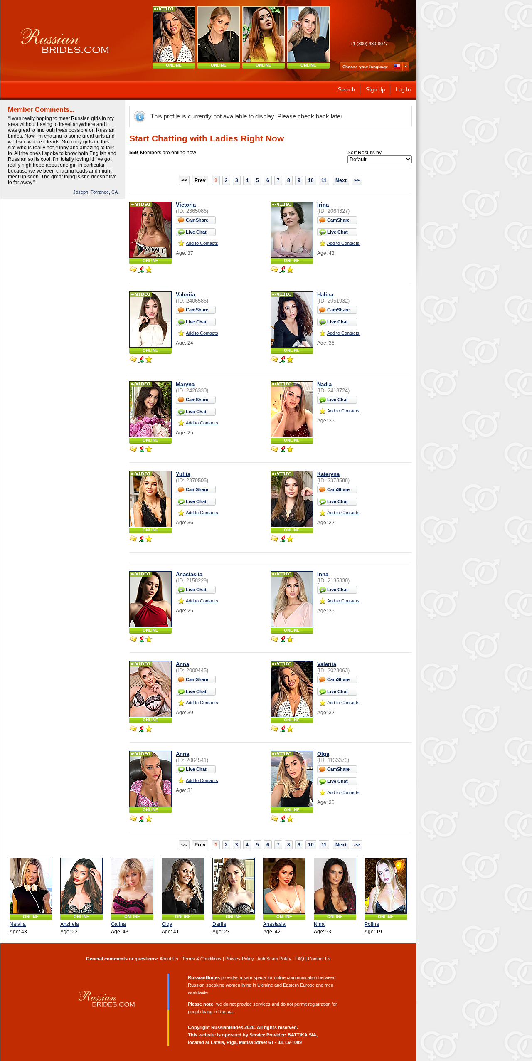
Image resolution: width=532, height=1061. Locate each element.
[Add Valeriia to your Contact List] (148, 360)
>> (357, 180)
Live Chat (196, 231)
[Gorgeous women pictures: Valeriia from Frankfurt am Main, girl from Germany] (174, 34)
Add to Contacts (202, 243)
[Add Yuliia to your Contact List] (148, 539)
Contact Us (319, 958)
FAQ (299, 958)
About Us (169, 958)
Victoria (186, 205)
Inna (322, 574)
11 (324, 180)
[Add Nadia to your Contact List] (290, 450)
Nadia (324, 384)
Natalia (18, 924)
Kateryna (328, 474)
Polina (372, 924)
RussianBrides (227, 1027)
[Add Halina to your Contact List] (290, 360)
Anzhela (69, 924)
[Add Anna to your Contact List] (148, 729)
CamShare (197, 219)
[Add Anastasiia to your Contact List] (148, 640)
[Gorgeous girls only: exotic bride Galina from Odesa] (132, 885)
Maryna (185, 384)
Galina (118, 924)
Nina (319, 924)
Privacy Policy (239, 958)
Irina (323, 205)
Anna (182, 664)
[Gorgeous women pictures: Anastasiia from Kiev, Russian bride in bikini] (218, 34)
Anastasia (274, 924)
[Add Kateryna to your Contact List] (290, 539)
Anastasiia (189, 574)
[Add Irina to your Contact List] (290, 270)
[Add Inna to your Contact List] (290, 640)
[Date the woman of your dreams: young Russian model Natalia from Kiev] (31, 885)
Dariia (219, 924)
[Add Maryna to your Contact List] (148, 450)
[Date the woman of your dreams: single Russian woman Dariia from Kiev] (233, 885)
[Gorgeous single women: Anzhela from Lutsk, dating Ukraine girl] (81, 885)
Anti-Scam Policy (274, 958)
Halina (325, 294)
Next (341, 180)
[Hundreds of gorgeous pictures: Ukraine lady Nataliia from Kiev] (308, 34)
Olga (323, 754)
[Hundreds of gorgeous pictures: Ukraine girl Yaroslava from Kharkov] (263, 34)
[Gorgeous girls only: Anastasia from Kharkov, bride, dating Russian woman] (284, 885)
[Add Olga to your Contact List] (290, 819)
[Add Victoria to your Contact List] (148, 270)
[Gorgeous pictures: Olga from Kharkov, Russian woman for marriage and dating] (183, 885)
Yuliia (183, 474)
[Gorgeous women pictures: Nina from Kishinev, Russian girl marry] (335, 885)
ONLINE (174, 65)
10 (311, 180)
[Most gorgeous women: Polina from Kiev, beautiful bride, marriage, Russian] (385, 885)
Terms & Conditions (202, 958)
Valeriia (185, 294)
